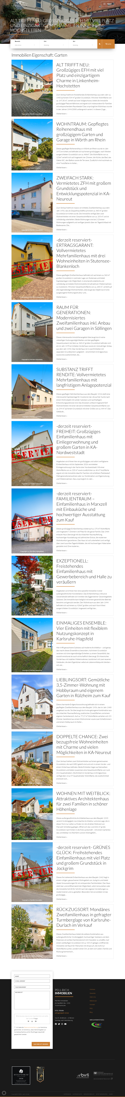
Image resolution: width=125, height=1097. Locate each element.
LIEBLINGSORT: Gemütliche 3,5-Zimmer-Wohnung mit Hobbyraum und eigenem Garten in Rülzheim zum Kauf (83, 687)
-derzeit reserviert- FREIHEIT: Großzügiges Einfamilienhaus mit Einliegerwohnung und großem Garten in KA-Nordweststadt (78, 439)
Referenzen (93, 1001)
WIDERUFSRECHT (89, 1094)
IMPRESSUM (67, 1094)
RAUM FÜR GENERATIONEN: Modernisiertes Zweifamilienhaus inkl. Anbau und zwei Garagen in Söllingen (84, 317)
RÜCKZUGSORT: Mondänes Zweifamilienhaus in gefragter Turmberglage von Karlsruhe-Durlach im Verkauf (83, 917)
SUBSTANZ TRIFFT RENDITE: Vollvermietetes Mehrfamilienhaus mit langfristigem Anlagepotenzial (83, 377)
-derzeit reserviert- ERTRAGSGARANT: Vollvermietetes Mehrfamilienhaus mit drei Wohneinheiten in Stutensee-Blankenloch (83, 253)
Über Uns (93, 997)
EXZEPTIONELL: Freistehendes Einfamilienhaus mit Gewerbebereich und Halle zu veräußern (84, 571)
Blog (91, 1012)
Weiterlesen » (61, 113)
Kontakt (92, 1004)
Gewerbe (92, 993)
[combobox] (24, 45)
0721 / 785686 (67, 4)
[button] (4, 1093)
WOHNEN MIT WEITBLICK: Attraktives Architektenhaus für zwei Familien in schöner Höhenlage (83, 801)
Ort (45, 41)
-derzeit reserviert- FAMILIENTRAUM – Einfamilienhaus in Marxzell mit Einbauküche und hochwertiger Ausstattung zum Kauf (81, 506)
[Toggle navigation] (107, 4)
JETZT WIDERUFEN (101, 1094)
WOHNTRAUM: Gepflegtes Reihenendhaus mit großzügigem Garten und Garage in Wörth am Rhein (82, 131)
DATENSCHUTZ (77, 1094)
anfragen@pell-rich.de (62, 1013)
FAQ (91, 1008)
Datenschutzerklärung (31, 1027)
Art (74, 41)
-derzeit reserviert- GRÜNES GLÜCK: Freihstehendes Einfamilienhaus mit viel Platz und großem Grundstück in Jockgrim (83, 858)
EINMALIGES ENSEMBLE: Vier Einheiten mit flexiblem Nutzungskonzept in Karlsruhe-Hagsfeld (81, 630)
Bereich (17, 41)
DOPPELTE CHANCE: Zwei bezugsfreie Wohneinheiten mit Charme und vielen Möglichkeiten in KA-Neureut (83, 744)
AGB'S (111, 1094)
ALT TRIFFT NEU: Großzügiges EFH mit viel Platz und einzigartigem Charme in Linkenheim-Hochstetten (80, 75)
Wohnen (92, 989)
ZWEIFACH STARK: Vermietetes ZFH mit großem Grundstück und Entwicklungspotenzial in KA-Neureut (83, 188)
